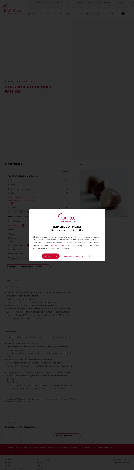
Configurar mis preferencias (74, 256)
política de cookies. (56, 245)
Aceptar (47, 256)
